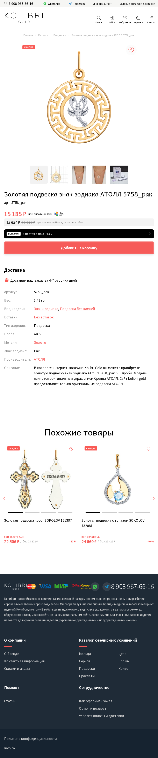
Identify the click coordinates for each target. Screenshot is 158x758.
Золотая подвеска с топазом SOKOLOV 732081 (112, 523)
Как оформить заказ (95, 701)
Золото (40, 342)
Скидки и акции (17, 668)
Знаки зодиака (46, 308)
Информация (101, 4)
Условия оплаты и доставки (137, 4)
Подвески (59, 35)
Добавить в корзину (79, 247)
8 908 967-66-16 (21, 4)
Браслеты (87, 675)
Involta (9, 748)
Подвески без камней (77, 308)
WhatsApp (54, 4)
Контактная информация (24, 661)
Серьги (84, 661)
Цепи (122, 653)
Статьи (9, 701)
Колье (123, 668)
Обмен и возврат (92, 708)
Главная (28, 35)
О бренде (11, 653)
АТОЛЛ (39, 359)
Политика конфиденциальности (30, 738)
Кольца (85, 653)
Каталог (43, 35)
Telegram (79, 4)
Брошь (123, 661)
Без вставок (44, 317)
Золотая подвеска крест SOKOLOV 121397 (38, 520)
